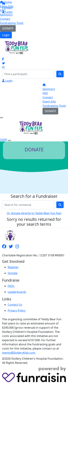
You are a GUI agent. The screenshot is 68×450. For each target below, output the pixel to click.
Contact (5, 19)
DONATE (7, 28)
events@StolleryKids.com (18, 353)
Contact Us (15, 305)
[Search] (60, 74)
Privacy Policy (16, 310)
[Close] (9, 140)
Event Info (49, 101)
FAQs (11, 286)
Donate (12, 273)
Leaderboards (17, 292)
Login (6, 35)
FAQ (45, 93)
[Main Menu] (1, 117)
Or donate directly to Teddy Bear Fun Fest (34, 213)
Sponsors (49, 89)
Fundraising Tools (11, 23)
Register (13, 267)
